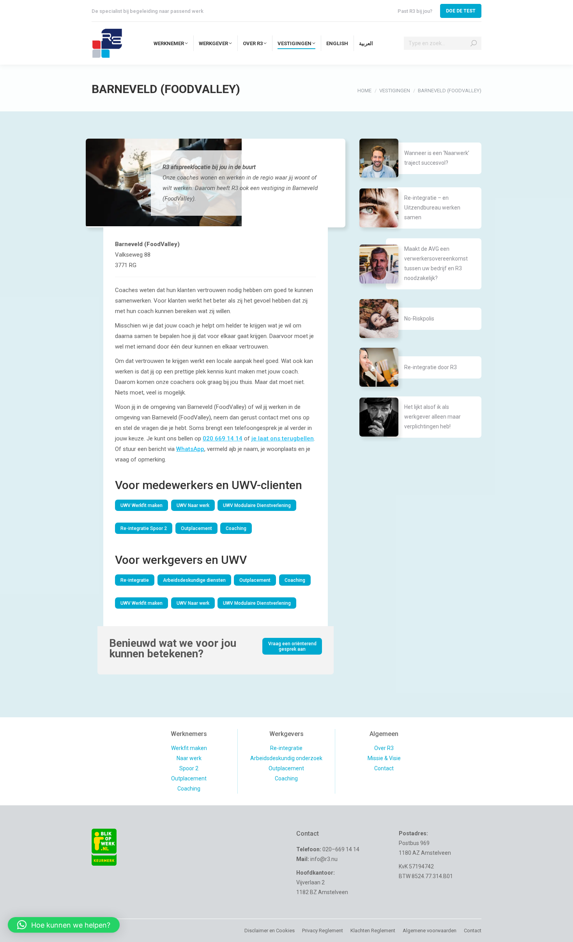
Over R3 (384, 748)
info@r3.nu (324, 859)
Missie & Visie (384, 758)
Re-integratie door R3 (430, 367)
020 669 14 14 (222, 438)
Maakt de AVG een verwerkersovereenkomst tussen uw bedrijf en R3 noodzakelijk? (436, 263)
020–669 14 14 (340, 849)
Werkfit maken (189, 748)
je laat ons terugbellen (282, 438)
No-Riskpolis (419, 318)
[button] (64, 925)
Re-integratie (286, 748)
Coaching (188, 788)
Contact (384, 768)
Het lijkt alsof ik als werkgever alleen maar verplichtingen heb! (432, 417)
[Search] (473, 43)
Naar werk (189, 758)
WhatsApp (190, 449)
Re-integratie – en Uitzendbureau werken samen (432, 207)
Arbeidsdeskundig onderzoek (286, 758)
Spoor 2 (188, 768)
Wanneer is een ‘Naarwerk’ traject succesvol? (436, 158)
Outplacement (189, 778)
